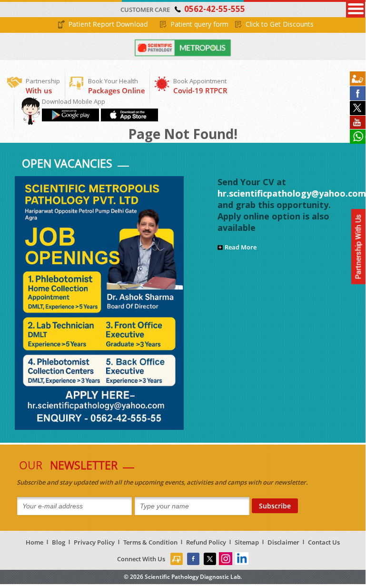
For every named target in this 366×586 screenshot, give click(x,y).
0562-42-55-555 (214, 8)
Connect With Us (141, 559)
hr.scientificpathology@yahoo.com (292, 193)
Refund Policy (206, 542)
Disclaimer (283, 542)
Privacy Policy (94, 542)
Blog (58, 542)
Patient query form (199, 24)
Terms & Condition (150, 542)
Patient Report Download (108, 24)
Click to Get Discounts (280, 24)
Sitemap (247, 542)
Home (34, 542)
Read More (241, 247)
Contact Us (324, 542)
